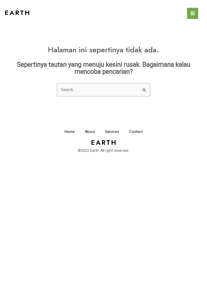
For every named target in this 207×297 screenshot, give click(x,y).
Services (112, 131)
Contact (136, 131)
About (90, 131)
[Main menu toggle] (192, 13)
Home (70, 131)
